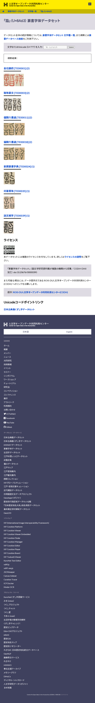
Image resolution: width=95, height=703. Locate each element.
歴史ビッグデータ (11, 627)
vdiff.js (6, 564)
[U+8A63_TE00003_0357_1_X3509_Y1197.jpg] (8, 110)
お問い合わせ (9, 410)
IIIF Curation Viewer (12, 530)
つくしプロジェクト (11, 604)
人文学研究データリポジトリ (16, 684)
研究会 (7, 387)
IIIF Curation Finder (12, 538)
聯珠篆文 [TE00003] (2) (17, 92)
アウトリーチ (9, 402)
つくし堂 (7, 612)
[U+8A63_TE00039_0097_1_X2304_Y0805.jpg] (8, 232)
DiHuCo (7, 676)
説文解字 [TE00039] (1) (17, 215)
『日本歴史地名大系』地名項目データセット (22, 505)
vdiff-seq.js (8, 568)
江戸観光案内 (10, 475)
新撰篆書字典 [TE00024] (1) (19, 166)
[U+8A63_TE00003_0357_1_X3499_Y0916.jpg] (16, 110)
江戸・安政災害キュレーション (16, 486)
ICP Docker (9, 583)
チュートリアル (10, 383)
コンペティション (11, 391)
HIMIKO (8, 665)
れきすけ (7, 661)
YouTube (10, 422)
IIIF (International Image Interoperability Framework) (26, 523)
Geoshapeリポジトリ (12, 498)
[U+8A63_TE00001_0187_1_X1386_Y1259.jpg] (19, 85)
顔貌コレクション (11, 479)
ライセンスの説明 (72, 256)
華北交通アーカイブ (12, 669)
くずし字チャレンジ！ (12, 623)
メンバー (7, 353)
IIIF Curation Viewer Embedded (17, 534)
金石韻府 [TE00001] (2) (17, 68)
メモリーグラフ (10, 672)
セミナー (7, 372)
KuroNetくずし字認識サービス (17, 597)
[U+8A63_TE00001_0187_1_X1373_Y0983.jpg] (9, 85)
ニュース (7, 357)
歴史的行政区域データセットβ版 (17, 501)
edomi (6, 635)
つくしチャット (9, 608)
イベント (7, 368)
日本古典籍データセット (14, 437)
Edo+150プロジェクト (13, 631)
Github (9, 427)
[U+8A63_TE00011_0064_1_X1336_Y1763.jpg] (20, 134)
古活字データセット (12, 452)
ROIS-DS (58, 694)
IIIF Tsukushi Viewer (12, 557)
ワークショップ (10, 379)
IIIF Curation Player (12, 549)
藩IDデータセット (11, 464)
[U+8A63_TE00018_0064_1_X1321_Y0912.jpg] (9, 159)
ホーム (6, 345)
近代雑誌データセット (13, 490)
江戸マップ (8, 467)
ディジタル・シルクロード (14, 680)
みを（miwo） (9, 601)
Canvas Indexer (10, 576)
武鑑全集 (8, 460)
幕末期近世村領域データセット (17, 509)
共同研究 (8, 360)
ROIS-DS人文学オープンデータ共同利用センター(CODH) (40, 292)
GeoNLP (7, 654)
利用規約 (8, 406)
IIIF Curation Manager (13, 542)
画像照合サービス (11, 657)
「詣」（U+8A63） (46, 11)
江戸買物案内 (10, 471)
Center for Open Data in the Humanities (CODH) (40, 694)
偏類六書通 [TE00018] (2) (18, 142)
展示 (6, 398)
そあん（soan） (9, 616)
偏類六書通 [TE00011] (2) (18, 117)
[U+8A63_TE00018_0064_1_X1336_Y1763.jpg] (20, 159)
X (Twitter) (11, 414)
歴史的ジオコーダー (12, 646)
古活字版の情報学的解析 (14, 620)
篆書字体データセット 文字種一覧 (59, 35)
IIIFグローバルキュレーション (16, 483)
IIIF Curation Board (12, 553)
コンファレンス (10, 394)
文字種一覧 (32, 11)
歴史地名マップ (10, 642)
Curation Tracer (10, 579)
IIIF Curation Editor (12, 545)
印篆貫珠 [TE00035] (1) (17, 191)
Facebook (10, 418)
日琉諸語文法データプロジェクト (18, 494)
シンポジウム (9, 376)
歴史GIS (7, 638)
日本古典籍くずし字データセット (19, 309)
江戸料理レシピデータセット (16, 456)
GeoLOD (7, 513)
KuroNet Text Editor (12, 560)
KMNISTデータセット (13, 445)
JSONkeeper (9, 572)
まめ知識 (8, 687)
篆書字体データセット (16, 11)
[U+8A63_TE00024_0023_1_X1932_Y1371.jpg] (9, 183)
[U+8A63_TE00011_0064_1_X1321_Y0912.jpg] (9, 134)
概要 (6, 349)
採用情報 (8, 364)
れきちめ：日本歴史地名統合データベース (21, 650)
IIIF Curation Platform (13, 526)
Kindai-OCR (9, 587)
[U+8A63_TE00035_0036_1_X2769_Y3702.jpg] (9, 208)
